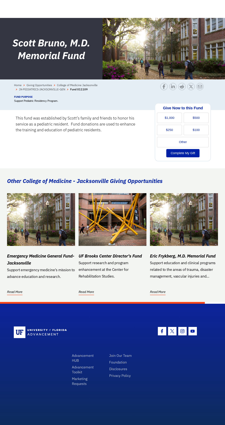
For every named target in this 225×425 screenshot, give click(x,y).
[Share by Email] (200, 89)
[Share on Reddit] (182, 89)
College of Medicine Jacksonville (77, 85)
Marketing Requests (80, 381)
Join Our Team (120, 355)
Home (18, 85)
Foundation (118, 362)
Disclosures (118, 368)
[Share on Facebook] (164, 89)
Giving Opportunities (39, 85)
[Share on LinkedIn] (173, 89)
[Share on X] (191, 89)
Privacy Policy (120, 375)
